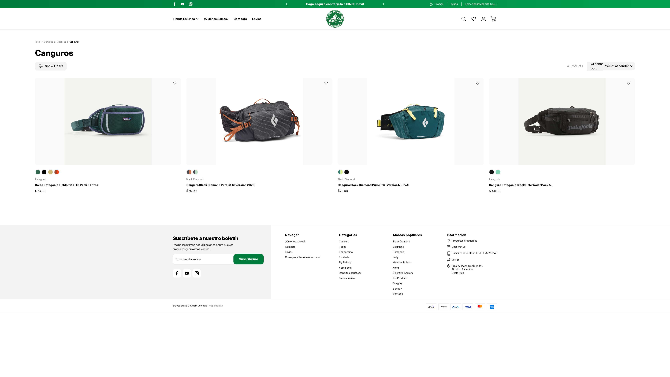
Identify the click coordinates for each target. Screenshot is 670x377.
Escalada (344, 257)
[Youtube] (182, 4)
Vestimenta (345, 267)
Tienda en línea (184, 19)
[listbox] (619, 66)
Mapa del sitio (216, 305)
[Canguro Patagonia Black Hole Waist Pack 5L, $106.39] (562, 121)
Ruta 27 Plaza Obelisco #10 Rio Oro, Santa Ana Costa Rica (467, 269)
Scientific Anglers (403, 272)
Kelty (396, 257)
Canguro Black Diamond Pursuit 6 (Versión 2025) (220, 185)
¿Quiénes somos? (216, 19)
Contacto (240, 19)
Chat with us (459, 246)
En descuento (347, 278)
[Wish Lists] (474, 19)
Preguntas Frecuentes (464, 240)
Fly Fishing (345, 262)
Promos (439, 3)
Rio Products (400, 278)
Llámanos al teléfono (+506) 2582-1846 (474, 253)
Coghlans (398, 246)
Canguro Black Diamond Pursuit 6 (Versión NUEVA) (373, 185)
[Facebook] (174, 4)
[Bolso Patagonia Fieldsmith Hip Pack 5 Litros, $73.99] (108, 121)
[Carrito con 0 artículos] (493, 19)
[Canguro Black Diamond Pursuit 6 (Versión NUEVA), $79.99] (411, 121)
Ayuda (454, 3)
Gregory (398, 283)
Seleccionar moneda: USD (480, 3)
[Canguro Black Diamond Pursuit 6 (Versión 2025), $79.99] (259, 121)
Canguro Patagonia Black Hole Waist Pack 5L (520, 185)
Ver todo (398, 293)
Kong (396, 267)
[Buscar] (464, 19)
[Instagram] (190, 4)
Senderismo (346, 251)
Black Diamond (401, 241)
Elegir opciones (108, 157)
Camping (344, 241)
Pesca (342, 246)
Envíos (256, 19)
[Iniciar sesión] (483, 19)
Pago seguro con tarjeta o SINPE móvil (335, 4)
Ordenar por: (597, 66)
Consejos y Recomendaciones (302, 257)
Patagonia (398, 251)
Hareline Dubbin (402, 262)
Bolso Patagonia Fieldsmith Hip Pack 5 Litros (66, 185)
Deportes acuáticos (350, 272)
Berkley (397, 288)
